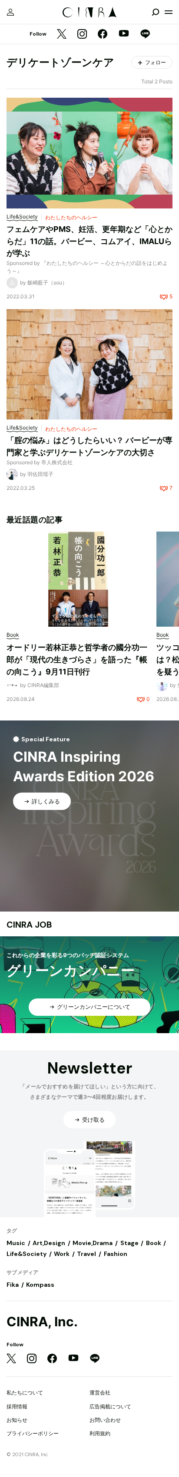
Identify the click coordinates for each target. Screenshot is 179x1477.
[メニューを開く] (168, 12)
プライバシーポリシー (33, 1433)
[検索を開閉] (155, 12)
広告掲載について (110, 1406)
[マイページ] (10, 12)
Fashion (115, 1254)
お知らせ (17, 1420)
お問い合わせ (105, 1420)
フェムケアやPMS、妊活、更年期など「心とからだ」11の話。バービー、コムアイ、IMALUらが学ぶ (89, 241)
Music (16, 1243)
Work (62, 1254)
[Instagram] (82, 34)
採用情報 (17, 1406)
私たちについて (25, 1392)
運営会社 (100, 1392)
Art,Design (49, 1243)
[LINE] (145, 34)
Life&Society (26, 1254)
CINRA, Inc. (42, 1321)
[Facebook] (102, 34)
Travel (86, 1254)
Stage (129, 1243)
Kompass (40, 1285)
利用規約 (100, 1433)
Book (153, 1243)
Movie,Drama (93, 1243)
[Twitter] (61, 34)
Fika (13, 1285)
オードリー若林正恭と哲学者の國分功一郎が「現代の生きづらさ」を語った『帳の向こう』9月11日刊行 (77, 659)
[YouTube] (123, 34)
